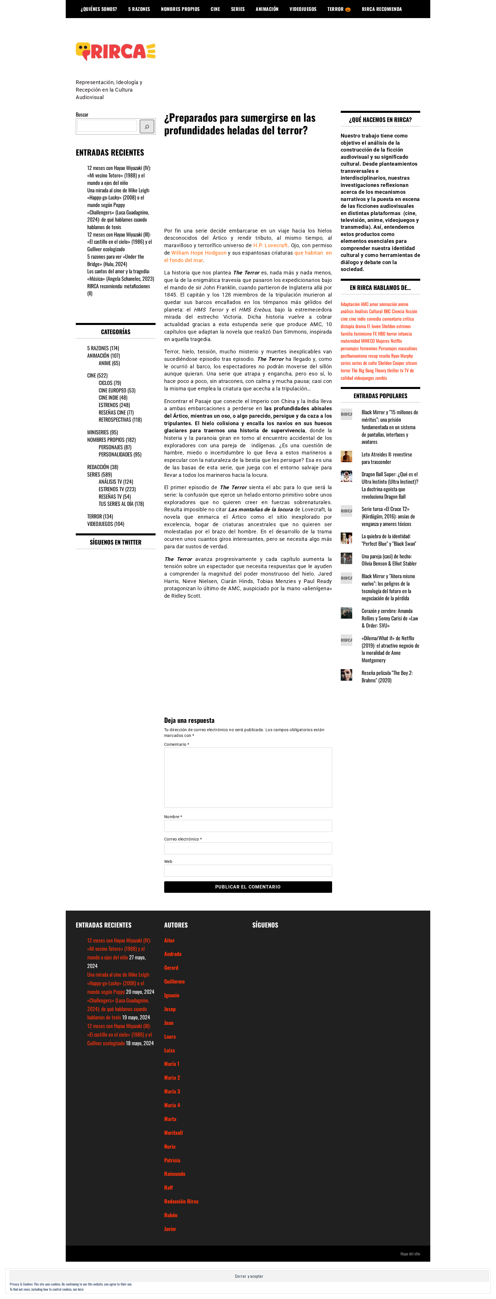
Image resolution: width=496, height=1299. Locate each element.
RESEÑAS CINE (112, 412)
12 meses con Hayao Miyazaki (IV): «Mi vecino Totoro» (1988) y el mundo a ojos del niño (119, 175)
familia (347, 333)
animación (388, 304)
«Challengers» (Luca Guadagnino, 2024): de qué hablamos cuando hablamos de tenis (118, 219)
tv (401, 370)
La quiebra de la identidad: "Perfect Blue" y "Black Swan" (389, 539)
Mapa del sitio (410, 1253)
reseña (384, 355)
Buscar (82, 114)
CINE (215, 8)
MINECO (368, 340)
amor (374, 304)
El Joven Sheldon (381, 326)
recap (373, 355)
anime (403, 304)
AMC (365, 304)
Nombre (173, 816)
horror (392, 333)
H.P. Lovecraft (270, 245)
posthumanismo (354, 355)
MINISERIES (98, 432)
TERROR (94, 516)
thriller (393, 370)
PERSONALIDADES (115, 454)
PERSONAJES (111, 447)
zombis (381, 377)
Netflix (396, 340)
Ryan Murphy (402, 355)
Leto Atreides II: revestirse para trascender (387, 457)
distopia (347, 326)
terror (345, 370)
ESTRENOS (108, 405)
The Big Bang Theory (369, 370)
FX (375, 333)
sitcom (411, 362)
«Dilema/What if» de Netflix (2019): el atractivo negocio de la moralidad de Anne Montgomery (390, 649)
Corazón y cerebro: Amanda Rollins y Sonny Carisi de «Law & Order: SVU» (390, 618)
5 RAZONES (139, 8)
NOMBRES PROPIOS (180, 8)
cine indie (357, 318)
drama (360, 326)
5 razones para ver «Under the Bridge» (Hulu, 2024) (115, 260)
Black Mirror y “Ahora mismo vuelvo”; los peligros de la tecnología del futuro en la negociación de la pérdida (388, 587)
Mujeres (383, 340)
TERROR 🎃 (339, 8)
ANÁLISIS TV (110, 481)
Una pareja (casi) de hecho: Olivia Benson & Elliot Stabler (389, 559)
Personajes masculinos (398, 348)
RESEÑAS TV (110, 496)
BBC (387, 311)
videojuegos (364, 377)
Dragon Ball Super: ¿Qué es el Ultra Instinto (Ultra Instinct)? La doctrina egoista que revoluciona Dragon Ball (390, 485)
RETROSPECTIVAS (115, 419)
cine (344, 318)
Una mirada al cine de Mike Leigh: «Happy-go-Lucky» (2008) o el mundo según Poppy (118, 197)
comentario (392, 318)
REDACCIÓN (98, 467)
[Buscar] (147, 126)
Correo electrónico (183, 839)
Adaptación (350, 304)
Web (168, 861)
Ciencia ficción (404, 311)
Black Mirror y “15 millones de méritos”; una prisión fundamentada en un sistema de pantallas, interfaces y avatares (390, 426)
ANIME (105, 363)
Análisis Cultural (369, 311)
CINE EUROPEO (112, 390)
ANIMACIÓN (267, 8)
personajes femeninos (359, 348)
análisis (347, 311)
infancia (405, 333)
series (346, 362)
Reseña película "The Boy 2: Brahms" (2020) (387, 676)
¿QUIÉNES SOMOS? (99, 8)
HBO (381, 333)
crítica (408, 318)
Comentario (176, 744)
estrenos (403, 326)
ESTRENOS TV (111, 489)
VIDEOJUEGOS (303, 8)
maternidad (350, 340)
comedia (374, 318)
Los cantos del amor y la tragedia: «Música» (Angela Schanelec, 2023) (120, 274)
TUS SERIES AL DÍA (116, 503)
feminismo (363, 333)
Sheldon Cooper (391, 362)
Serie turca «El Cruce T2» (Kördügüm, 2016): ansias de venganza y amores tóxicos (388, 516)
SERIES (238, 8)
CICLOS (106, 382)
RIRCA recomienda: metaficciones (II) (118, 289)
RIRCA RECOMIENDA (382, 8)
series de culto (364, 362)
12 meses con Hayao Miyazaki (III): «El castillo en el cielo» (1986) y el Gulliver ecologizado (119, 242)
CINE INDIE (108, 397)
